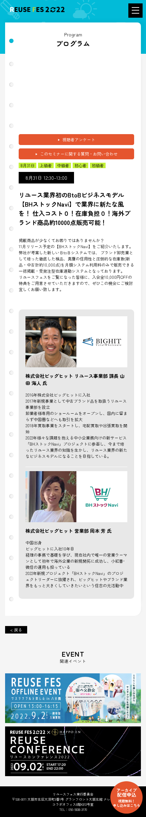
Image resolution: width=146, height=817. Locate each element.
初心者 (80, 165)
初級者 (98, 165)
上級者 (46, 165)
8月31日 (27, 165)
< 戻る (16, 629)
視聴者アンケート (78, 139)
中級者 (63, 165)
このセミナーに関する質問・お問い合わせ (78, 154)
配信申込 (126, 797)
